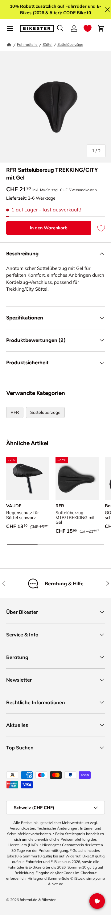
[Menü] (10, 28)
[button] (87, 28)
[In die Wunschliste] (98, 228)
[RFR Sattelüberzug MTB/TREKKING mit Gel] (77, 478)
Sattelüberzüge (70, 44)
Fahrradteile (27, 44)
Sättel (47, 44)
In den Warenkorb (49, 228)
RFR (14, 412)
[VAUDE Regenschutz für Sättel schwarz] (27, 478)
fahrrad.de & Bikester (38, 899)
